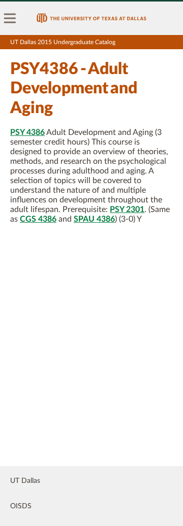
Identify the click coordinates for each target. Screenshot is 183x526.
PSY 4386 (27, 132)
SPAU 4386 (94, 219)
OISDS (21, 506)
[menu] (10, 18)
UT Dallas (25, 480)
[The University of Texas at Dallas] (91, 18)
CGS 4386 (38, 219)
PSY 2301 (127, 209)
